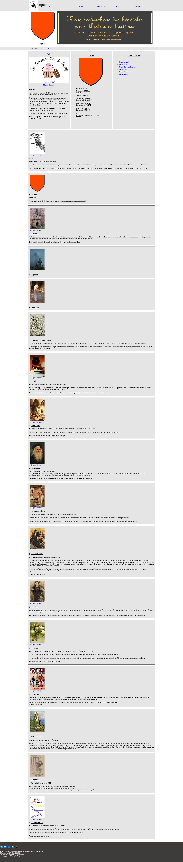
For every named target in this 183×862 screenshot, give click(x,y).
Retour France (123, 64)
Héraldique (101, 6)
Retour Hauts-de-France (127, 67)
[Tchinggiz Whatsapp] (12, 848)
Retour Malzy (123, 72)
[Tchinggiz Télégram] (1, 848)
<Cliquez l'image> (36, 155)
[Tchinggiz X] (16, 848)
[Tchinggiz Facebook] (9, 848)
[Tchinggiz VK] (5, 848)
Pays (118, 6)
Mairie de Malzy (124, 74)
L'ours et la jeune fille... (42, 49)
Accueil (137, 6)
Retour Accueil (124, 62)
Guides (80, 6)
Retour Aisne (123, 69)
